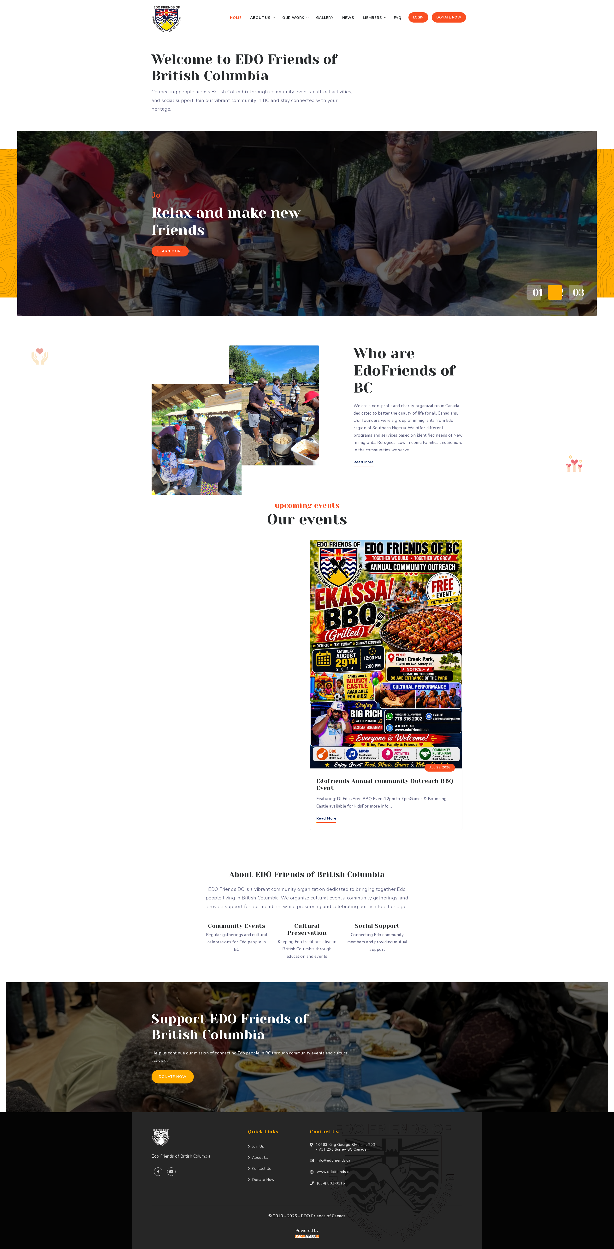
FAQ (397, 17)
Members (372, 17)
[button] (532, 292)
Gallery (325, 17)
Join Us (258, 1146)
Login (418, 17)
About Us (260, 17)
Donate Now (449, 17)
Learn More (170, 234)
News (348, 17)
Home (236, 17)
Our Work (293, 17)
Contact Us (261, 1168)
